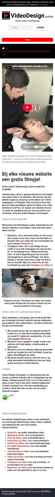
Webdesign (25, 339)
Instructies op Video (17, 440)
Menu (27, 40)
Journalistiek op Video (18, 451)
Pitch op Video (14, 438)
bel (33, 380)
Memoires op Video (17, 467)
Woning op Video (15, 435)
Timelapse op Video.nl (41, 265)
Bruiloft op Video (15, 443)
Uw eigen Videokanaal (18, 446)
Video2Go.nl (27, 243)
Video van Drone (15, 456)
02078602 (45, 491)
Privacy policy (8, 493)
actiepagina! (43, 4)
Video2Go (12, 432)
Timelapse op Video (17, 462)
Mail (28, 380)
